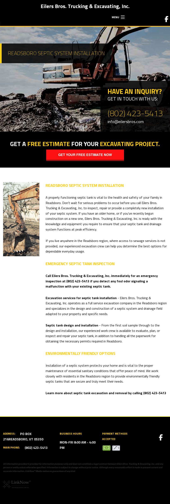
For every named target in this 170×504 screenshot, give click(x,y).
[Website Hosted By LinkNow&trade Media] (17, 483)
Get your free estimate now (85, 154)
